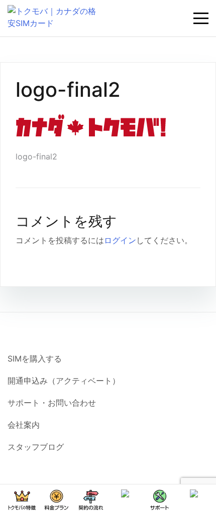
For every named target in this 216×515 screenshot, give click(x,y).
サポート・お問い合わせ (52, 403)
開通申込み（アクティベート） (64, 381)
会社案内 (24, 425)
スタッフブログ (36, 447)
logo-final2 (36, 156)
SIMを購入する (35, 359)
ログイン (120, 240)
